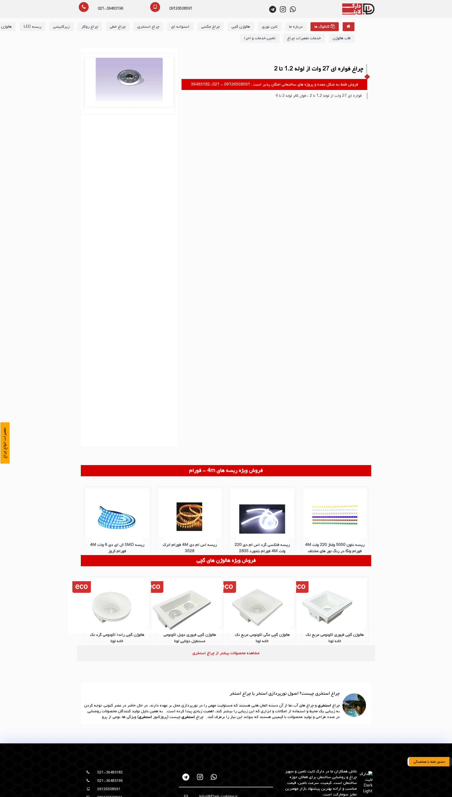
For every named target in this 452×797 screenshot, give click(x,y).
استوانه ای (180, 27)
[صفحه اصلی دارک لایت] (348, 26)
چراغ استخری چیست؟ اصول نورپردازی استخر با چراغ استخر (285, 693)
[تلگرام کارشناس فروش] (273, 9)
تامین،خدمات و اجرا (259, 38)
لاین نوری (269, 27)
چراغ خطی (118, 27)
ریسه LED (32, 27)
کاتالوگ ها (322, 27)
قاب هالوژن (342, 38)
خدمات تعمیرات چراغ (304, 38)
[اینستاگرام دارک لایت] (283, 9)
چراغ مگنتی (210, 27)
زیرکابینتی (61, 27)
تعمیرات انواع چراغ (5, 442)
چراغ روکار (89, 27)
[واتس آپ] (214, 777)
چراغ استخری (148, 27)
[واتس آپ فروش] (293, 9)
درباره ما (296, 27)
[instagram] (200, 777)
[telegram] (186, 777)
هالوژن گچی (240, 27)
